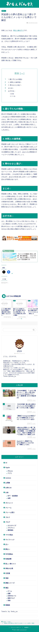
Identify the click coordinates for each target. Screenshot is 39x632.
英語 (7, 578)
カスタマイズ (12, 525)
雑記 (7, 588)
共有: (12, 94)
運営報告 (10, 530)
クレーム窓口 (10, 512)
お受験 (7, 483)
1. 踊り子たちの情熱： (15, 79)
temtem (8, 478)
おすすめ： (12, 91)
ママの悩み (9, 535)
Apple (7, 467)
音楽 (9, 600)
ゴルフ (7, 517)
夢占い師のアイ (18, 30)
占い (7, 544)
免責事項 (26, 627)
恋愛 (9, 593)
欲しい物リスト (10, 563)
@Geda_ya (12, 376)
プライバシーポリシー (16, 627)
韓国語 (7, 605)
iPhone (10, 471)
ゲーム (10, 591)
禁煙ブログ (11, 598)
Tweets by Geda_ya (9, 611)
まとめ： (11, 88)
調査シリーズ (10, 583)
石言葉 (7, 573)
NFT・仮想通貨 (13, 496)
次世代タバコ (12, 596)
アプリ (10, 473)
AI (6, 463)
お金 (7, 492)
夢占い (3, 10)
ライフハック (10, 539)
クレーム (8, 507)
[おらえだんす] (19, 6)
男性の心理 (9, 568)
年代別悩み (9, 554)
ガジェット (9, 503)
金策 (9, 498)
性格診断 (8, 559)
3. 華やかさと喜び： (15, 85)
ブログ (7, 522)
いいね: (13, 96)
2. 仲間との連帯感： (15, 82)
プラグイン (11, 528)
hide (22, 73)
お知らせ (8, 487)
